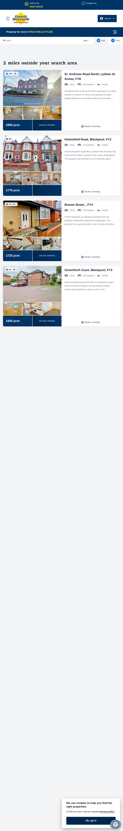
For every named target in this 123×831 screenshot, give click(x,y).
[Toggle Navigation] (8, 18)
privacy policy (107, 812)
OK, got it (91, 820)
